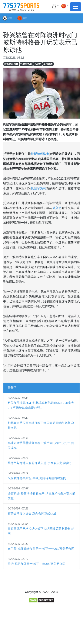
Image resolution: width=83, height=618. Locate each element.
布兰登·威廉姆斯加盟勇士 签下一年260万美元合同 (41, 548)
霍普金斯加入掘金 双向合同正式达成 (32, 513)
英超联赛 (48, 64)
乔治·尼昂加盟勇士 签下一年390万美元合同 (36, 564)
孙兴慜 (37, 64)
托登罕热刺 (26, 64)
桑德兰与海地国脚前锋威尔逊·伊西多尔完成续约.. (40, 463)
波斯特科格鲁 (11, 64)
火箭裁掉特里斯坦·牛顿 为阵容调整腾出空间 (37, 478)
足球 (10, 18)
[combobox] (64, 6)
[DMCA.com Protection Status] (41, 600)
